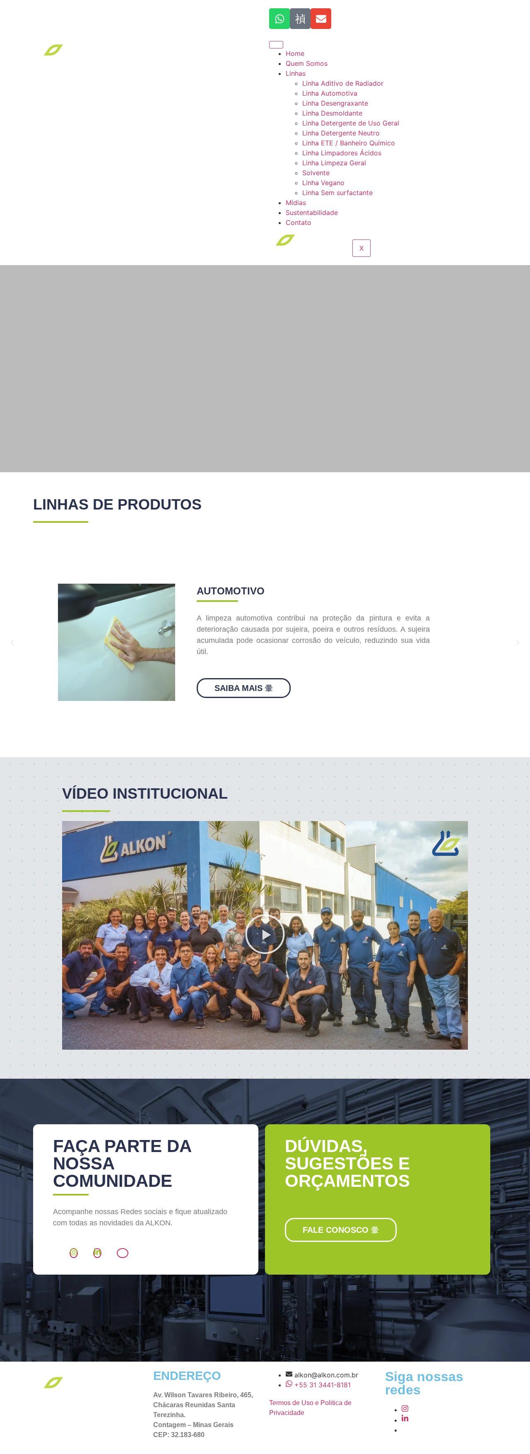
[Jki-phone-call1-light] (300, 18)
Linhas (296, 73)
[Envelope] (321, 18)
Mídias (296, 202)
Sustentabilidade (312, 212)
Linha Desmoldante (332, 113)
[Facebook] (122, 1253)
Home (295, 53)
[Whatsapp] (279, 18)
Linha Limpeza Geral (334, 163)
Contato (298, 222)
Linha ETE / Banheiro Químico (348, 143)
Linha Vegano (323, 183)
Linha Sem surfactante (338, 192)
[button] (12, 642)
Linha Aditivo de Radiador (342, 83)
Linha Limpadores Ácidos (341, 153)
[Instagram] (74, 1253)
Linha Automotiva (329, 93)
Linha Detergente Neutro (341, 133)
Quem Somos (307, 63)
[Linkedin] (97, 1253)
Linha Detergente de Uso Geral (350, 123)
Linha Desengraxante (335, 103)
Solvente (316, 173)
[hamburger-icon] (276, 44)
